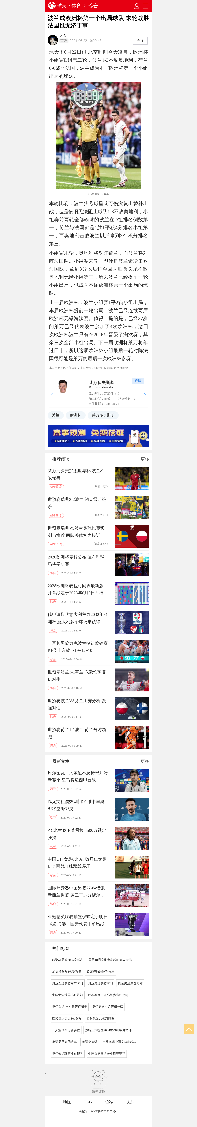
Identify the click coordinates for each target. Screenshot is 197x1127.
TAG (88, 1101)
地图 (67, 1101)
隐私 (109, 1101)
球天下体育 (69, 5)
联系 (130, 1101)
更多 (145, 459)
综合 (93, 5)
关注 (140, 41)
